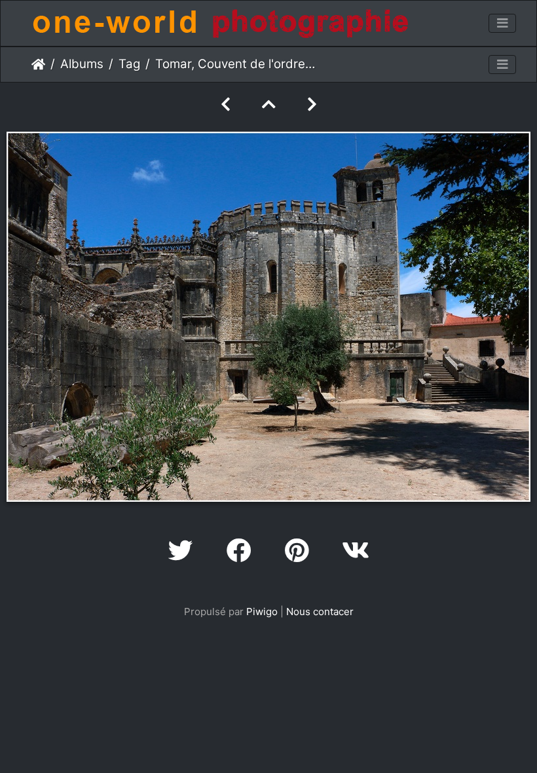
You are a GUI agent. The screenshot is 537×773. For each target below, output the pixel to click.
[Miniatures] (268, 104)
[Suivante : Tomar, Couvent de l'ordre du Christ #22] (312, 104)
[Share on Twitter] (184, 550)
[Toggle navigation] (502, 23)
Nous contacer (320, 611)
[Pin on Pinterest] (300, 550)
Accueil (38, 64)
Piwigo (262, 611)
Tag (129, 63)
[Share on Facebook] (242, 550)
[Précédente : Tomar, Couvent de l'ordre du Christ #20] (225, 104)
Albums (81, 63)
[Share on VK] (355, 550)
